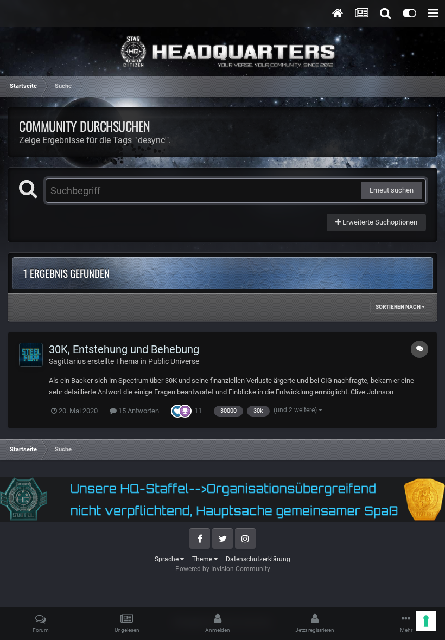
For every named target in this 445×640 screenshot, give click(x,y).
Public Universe (173, 361)
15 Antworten (138, 411)
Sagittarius (67, 361)
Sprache (167, 559)
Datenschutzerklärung (258, 559)
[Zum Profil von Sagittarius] (31, 355)
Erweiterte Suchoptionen (379, 222)
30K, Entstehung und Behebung (124, 349)
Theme (203, 559)
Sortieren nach (399, 307)
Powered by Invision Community (222, 569)
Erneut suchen (392, 190)
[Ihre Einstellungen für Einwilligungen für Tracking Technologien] (426, 621)
